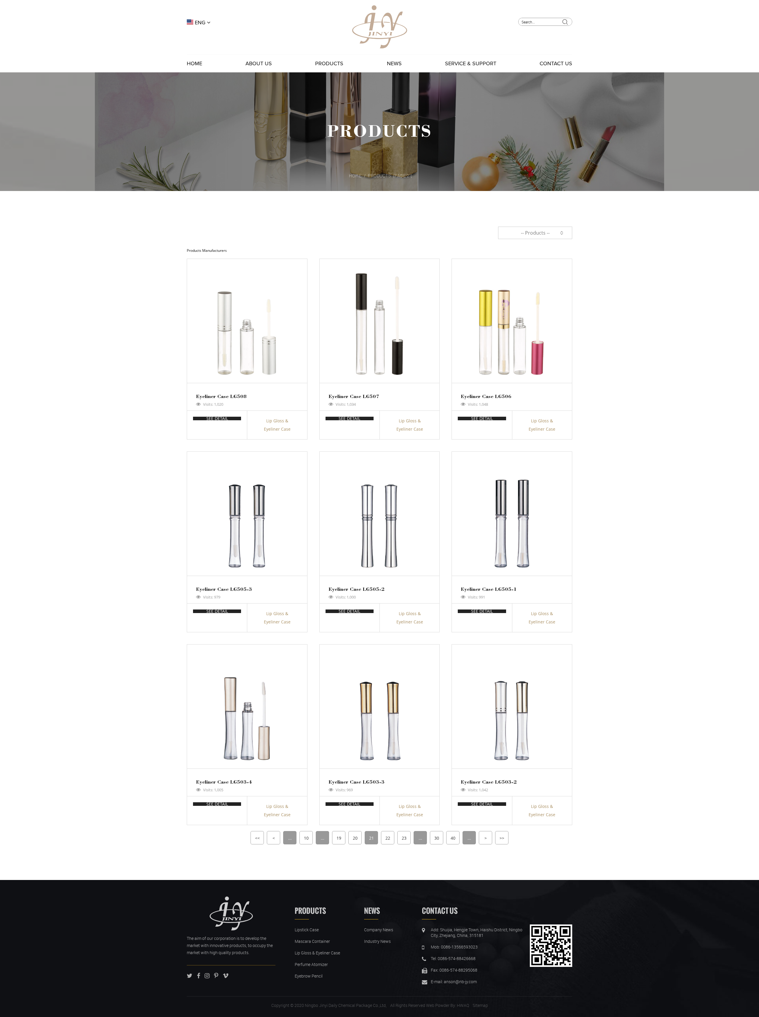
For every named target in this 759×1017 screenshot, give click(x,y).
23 (404, 838)
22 (387, 838)
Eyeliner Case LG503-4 (224, 782)
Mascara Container (312, 941)
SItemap (480, 1005)
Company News (378, 929)
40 (453, 838)
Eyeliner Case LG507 (354, 396)
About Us (258, 63)
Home (194, 63)
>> (502, 838)
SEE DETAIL (217, 418)
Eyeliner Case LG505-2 (357, 589)
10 (306, 838)
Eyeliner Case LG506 (486, 396)
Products (329, 63)
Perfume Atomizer (311, 964)
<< (257, 838)
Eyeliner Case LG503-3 (357, 782)
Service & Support (470, 63)
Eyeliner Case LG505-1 (489, 589)
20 (355, 838)
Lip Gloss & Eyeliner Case (277, 425)
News (394, 63)
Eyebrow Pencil (309, 976)
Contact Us (556, 63)
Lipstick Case (307, 929)
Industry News (377, 941)
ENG (200, 22)
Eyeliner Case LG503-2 (489, 782)
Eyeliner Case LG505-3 (224, 589)
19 (339, 838)
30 (436, 838)
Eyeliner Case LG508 (221, 396)
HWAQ (463, 1005)
